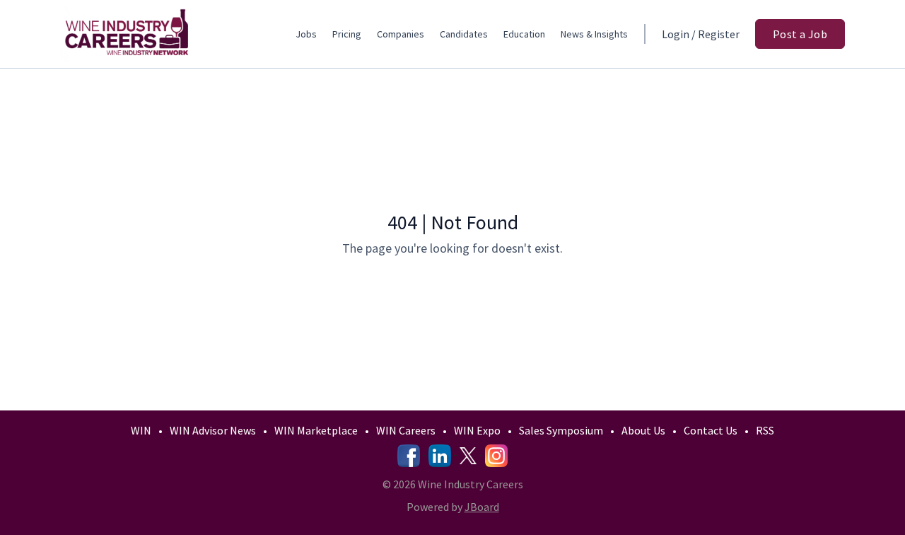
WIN (141, 430)
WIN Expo (477, 430)
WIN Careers (406, 430)
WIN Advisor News (213, 430)
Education (524, 34)
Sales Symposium (561, 430)
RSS (765, 430)
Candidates (464, 34)
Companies (400, 34)
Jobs (306, 34)
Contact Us (710, 430)
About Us (643, 430)
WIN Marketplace (316, 430)
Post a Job (800, 34)
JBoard (482, 507)
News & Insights (594, 34)
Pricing (346, 34)
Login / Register (701, 34)
